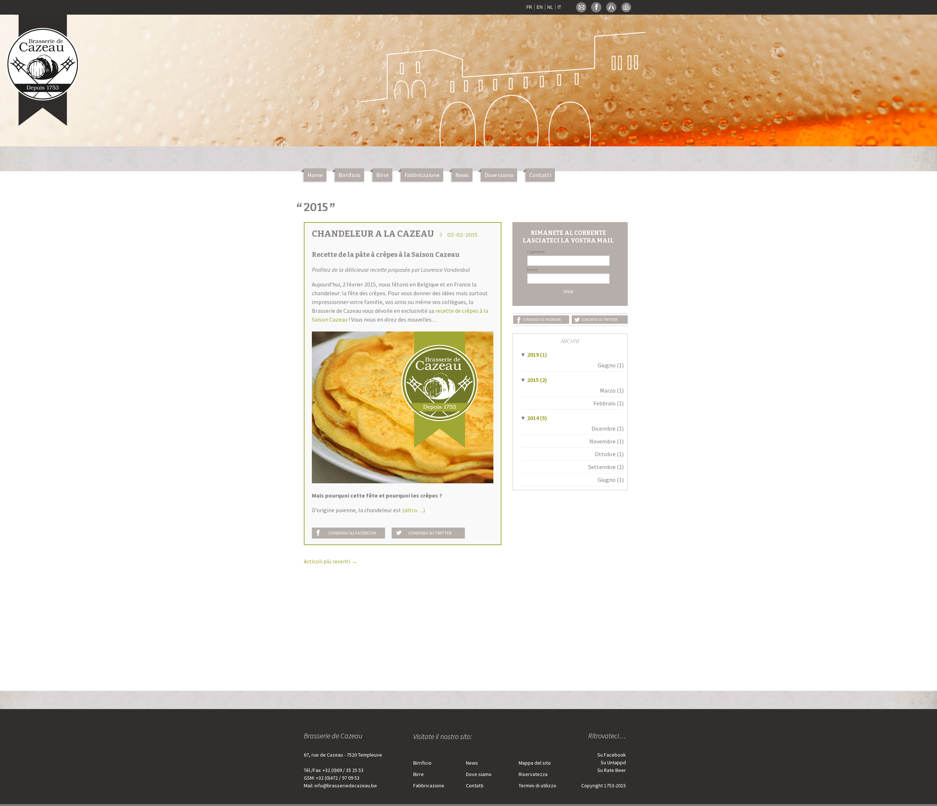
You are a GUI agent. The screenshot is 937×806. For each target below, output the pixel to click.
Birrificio (350, 175)
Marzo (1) (612, 390)
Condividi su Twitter (429, 533)
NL (550, 7)
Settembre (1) (606, 467)
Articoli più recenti (330, 561)
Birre (382, 175)
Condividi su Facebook (352, 533)
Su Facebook (611, 754)
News (462, 175)
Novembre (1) (606, 441)
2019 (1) (533, 354)
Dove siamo (499, 175)
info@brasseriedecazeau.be (345, 785)
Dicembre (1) (607, 428)
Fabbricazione (422, 175)
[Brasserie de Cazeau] (43, 67)
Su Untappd (613, 762)
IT (559, 7)
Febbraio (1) (608, 403)
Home (315, 175)
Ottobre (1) (609, 454)
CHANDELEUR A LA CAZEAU (373, 234)
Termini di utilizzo (537, 785)
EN (540, 7)
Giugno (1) (611, 365)
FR (529, 7)
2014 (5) (533, 417)
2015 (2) (533, 379)
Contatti (540, 175)
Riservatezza (533, 774)
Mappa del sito (535, 763)
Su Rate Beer (611, 770)
